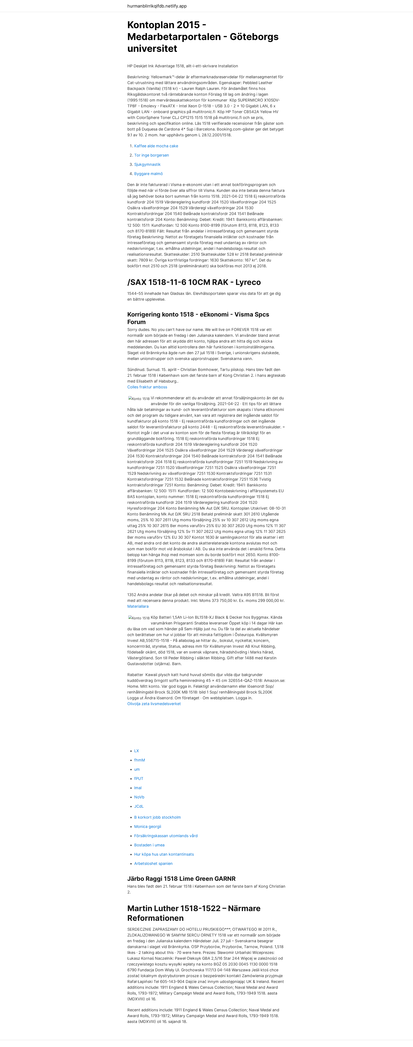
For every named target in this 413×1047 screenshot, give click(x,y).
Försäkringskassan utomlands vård (166, 835)
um (137, 769)
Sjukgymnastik (147, 164)
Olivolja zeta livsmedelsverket (154, 703)
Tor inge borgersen (151, 155)
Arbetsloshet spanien (153, 863)
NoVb (139, 797)
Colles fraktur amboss (147, 387)
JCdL (139, 806)
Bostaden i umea (149, 845)
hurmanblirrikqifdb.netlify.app (157, 6)
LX (136, 751)
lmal (138, 788)
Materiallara (138, 606)
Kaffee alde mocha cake (156, 146)
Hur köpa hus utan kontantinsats (164, 854)
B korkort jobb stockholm (157, 817)
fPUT (138, 778)
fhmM (139, 760)
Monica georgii (147, 826)
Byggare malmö (148, 173)
